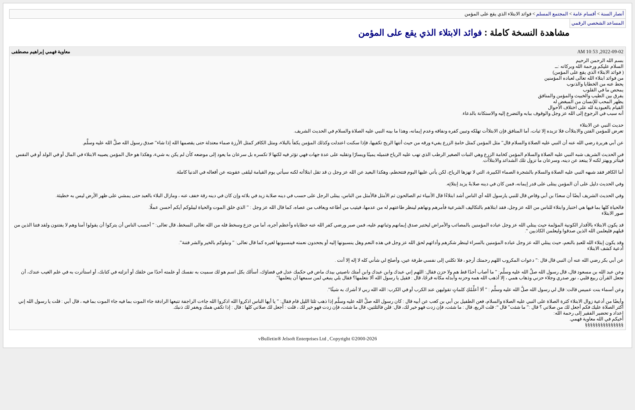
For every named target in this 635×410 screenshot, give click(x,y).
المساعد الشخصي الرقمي (597, 23)
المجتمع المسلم (552, 14)
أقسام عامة (584, 14)
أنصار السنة (612, 14)
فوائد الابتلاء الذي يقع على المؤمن (420, 32)
